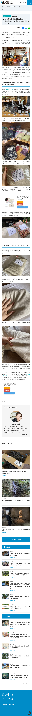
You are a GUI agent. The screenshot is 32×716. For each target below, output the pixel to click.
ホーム (3, 6)
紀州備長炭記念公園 (9, 89)
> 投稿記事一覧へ (24, 435)
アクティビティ (15, 6)
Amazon (20, 201)
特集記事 (8, 6)
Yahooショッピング (22, 206)
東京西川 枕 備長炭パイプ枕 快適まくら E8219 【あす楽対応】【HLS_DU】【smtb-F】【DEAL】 (23, 197)
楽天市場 (20, 204)
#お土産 (3, 401)
